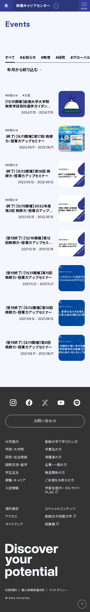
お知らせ (28, 58)
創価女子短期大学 (58, 516)
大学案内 (12, 442)
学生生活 (12, 473)
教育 (45, 58)
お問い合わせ (45, 421)
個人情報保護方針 (33, 590)
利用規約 (11, 590)
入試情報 (12, 488)
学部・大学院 (14, 449)
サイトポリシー (58, 590)
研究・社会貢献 (16, 457)
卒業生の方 (53, 449)
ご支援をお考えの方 (59, 480)
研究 (60, 58)
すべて (10, 58)
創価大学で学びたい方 (61, 442)
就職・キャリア (15, 480)
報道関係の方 (55, 473)
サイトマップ (14, 524)
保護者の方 (53, 457)
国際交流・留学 (16, 465)
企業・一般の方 (56, 465)
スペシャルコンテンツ (60, 509)
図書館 (50, 524)
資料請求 (12, 509)
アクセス (11, 516)
